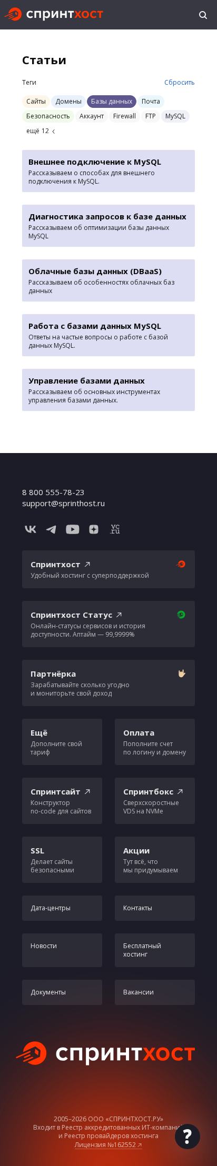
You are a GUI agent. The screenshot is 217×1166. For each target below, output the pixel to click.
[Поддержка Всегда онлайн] (187, 1136)
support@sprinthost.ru (63, 503)
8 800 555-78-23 (53, 492)
